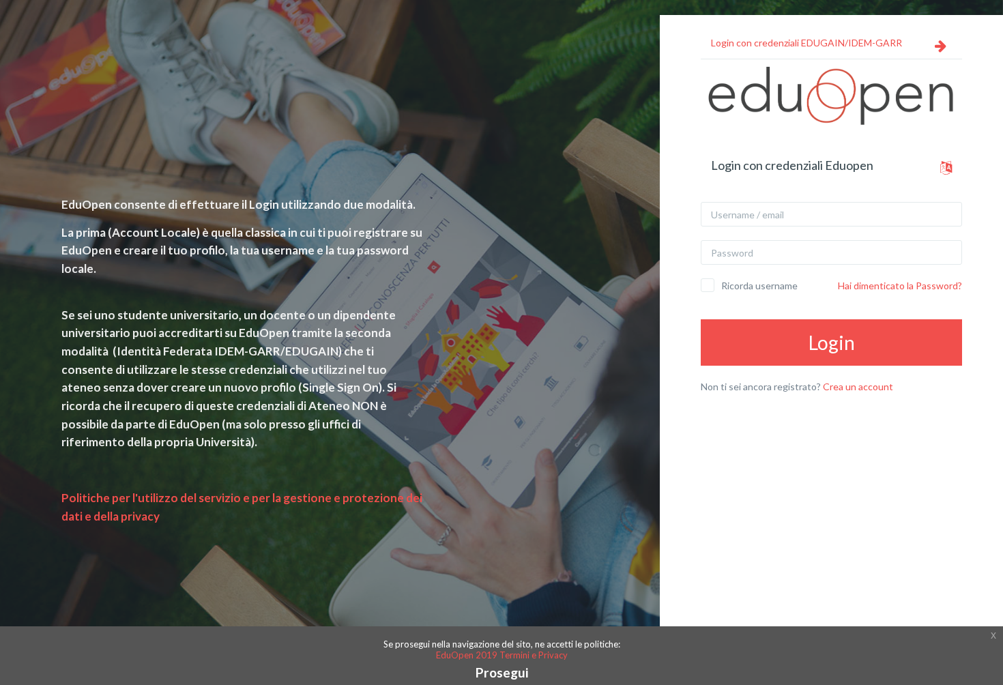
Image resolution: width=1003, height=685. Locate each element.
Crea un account (858, 386)
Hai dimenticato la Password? (900, 285)
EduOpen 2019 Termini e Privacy (502, 655)
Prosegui (502, 672)
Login (832, 342)
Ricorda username (759, 285)
